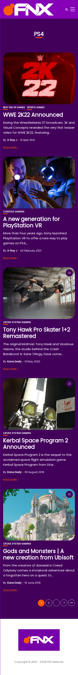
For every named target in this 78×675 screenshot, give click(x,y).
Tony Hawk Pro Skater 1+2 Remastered (36, 333)
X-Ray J (12, 140)
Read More (10, 147)
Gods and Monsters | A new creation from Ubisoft (38, 554)
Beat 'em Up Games (14, 107)
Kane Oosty (14, 361)
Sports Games (36, 107)
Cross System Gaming (17, 322)
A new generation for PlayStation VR (31, 222)
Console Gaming (13, 211)
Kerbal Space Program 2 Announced (35, 444)
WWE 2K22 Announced (33, 115)
